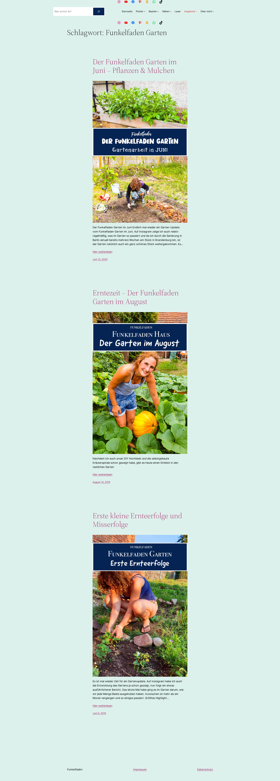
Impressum (140, 769)
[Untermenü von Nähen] (170, 11)
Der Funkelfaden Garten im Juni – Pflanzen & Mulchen (135, 66)
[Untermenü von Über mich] (213, 11)
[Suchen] (98, 11)
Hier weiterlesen (102, 251)
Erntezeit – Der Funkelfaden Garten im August (136, 297)
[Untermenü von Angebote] (196, 11)
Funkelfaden (75, 769)
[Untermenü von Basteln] (158, 11)
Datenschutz (205, 769)
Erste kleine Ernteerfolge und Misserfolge (137, 520)
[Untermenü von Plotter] (144, 11)
